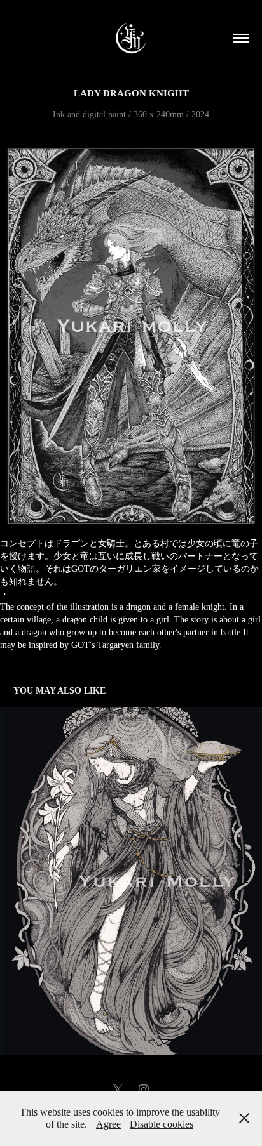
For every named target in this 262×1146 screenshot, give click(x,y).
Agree (108, 1124)
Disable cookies (161, 1124)
